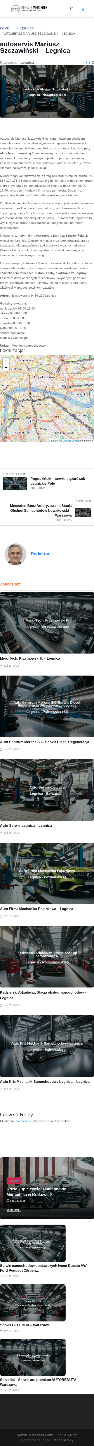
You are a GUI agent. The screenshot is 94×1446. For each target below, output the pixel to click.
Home (4, 28)
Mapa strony (63, 1440)
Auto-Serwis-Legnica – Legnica (26, 825)
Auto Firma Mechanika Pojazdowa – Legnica (36, 909)
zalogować (23, 1121)
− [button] (6, 367)
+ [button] (6, 361)
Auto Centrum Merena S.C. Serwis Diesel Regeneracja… (46, 742)
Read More (14, 1210)
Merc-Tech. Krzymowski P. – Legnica (30, 658)
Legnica (27, 28)
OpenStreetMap (71, 440)
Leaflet (54, 440)
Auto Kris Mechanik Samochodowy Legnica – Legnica (45, 1081)
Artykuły (14, 1180)
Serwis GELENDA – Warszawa (25, 1325)
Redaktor (40, 553)
